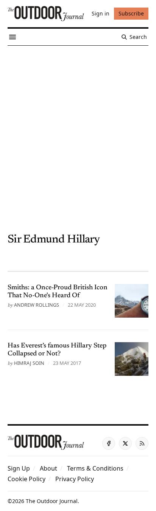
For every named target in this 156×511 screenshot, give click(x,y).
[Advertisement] (78, 127)
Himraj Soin (29, 363)
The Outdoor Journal (52, 501)
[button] (19, 468)
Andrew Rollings (36, 304)
